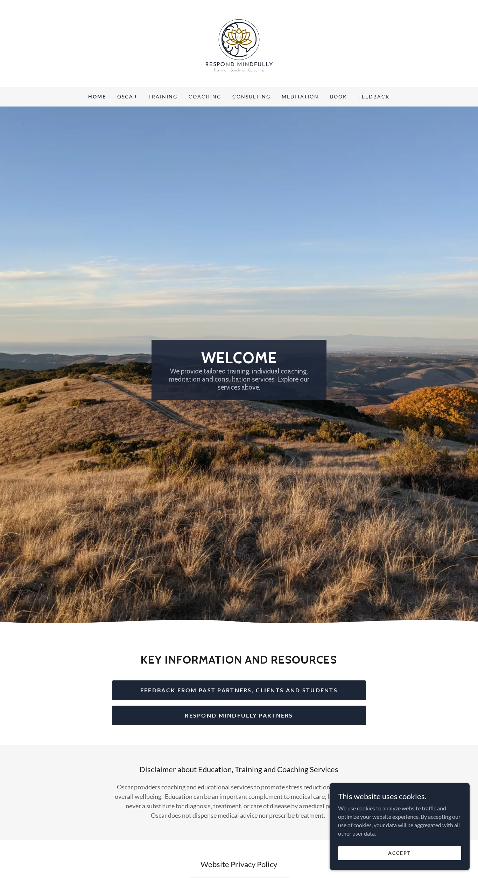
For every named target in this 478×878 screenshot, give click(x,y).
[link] (239, 42)
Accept (399, 853)
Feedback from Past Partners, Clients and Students (239, 690)
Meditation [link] (300, 97)
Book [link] (338, 97)
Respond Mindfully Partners (239, 715)
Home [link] (97, 97)
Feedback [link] (374, 97)
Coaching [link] (205, 97)
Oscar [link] (127, 97)
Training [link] (162, 97)
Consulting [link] (251, 97)
